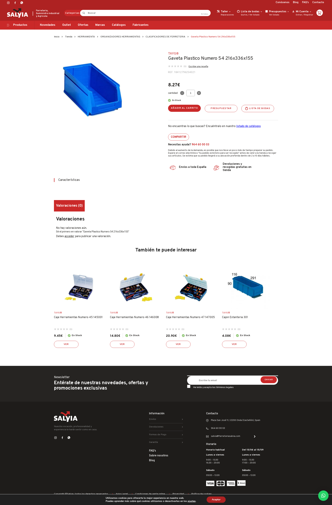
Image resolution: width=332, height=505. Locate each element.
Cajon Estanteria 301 (235, 317)
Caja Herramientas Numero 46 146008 (134, 317)
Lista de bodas (259, 108)
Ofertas (83, 25)
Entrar (299, 15)
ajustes (192, 501)
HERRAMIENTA (86, 36)
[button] (323, 495)
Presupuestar (221, 108)
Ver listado (254, 15)
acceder (69, 236)
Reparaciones (227, 15)
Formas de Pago (157, 434)
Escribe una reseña (198, 66)
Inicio (56, 36)
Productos (20, 25)
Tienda (68, 36)
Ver (66, 344)
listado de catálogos (248, 126)
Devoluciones (156, 426)
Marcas (100, 25)
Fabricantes (141, 25)
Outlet (66, 25)
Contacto (318, 2)
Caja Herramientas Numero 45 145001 (78, 317)
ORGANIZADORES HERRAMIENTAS (120, 36)
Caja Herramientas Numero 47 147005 (190, 317)
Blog (295, 2)
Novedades (47, 25)
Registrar (308, 15)
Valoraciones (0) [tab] (69, 206)
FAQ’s (305, 2)
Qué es (244, 15)
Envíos (152, 419)
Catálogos (119, 25)
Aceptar (216, 499)
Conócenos (282, 2)
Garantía (153, 442)
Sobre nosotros (158, 455)
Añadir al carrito (184, 108)
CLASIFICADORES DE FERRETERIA (165, 36)
